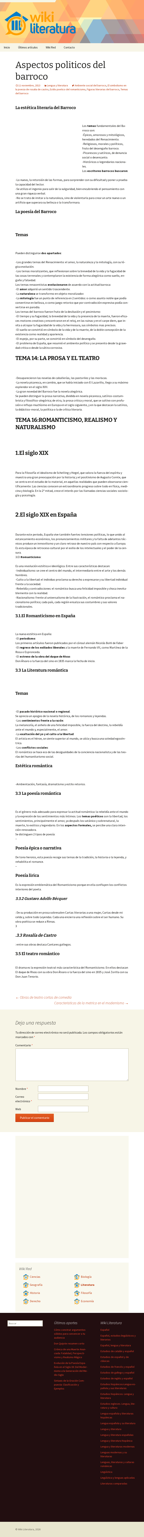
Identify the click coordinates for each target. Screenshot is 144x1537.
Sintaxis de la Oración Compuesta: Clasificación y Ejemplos (69, 1384)
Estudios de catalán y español (117, 1351)
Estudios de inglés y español (116, 1378)
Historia (35, 1293)
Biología (86, 1277)
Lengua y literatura (57, 85)
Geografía (36, 1285)
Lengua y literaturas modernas (117, 1446)
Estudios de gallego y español (117, 1372)
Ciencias (35, 1277)
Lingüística (106, 1472)
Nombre (21, 1089)
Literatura (87, 1285)
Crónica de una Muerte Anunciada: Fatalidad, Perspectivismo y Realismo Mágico (70, 1353)
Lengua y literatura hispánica (116, 1440)
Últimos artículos (28, 47)
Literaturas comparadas (113, 1483)
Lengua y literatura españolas (117, 1435)
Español (104, 1329)
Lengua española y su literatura (117, 1423)
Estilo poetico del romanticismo (68, 89)
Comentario (24, 1045)
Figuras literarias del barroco (103, 89)
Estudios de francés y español (117, 1366)
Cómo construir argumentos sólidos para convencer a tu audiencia (70, 1333)
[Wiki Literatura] (72, 21)
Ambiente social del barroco (90, 85)
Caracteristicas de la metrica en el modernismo (91, 1003)
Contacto (69, 47)
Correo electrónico (23, 1099)
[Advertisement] (48, 142)
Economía (87, 1301)
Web (18, 1109)
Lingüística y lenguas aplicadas (117, 1477)
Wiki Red (51, 47)
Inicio (7, 47)
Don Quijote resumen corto (69, 1343)
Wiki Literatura (26, 1529)
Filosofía (86, 1293)
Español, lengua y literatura (115, 1345)
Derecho (35, 1301)
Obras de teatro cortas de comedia (43, 997)
